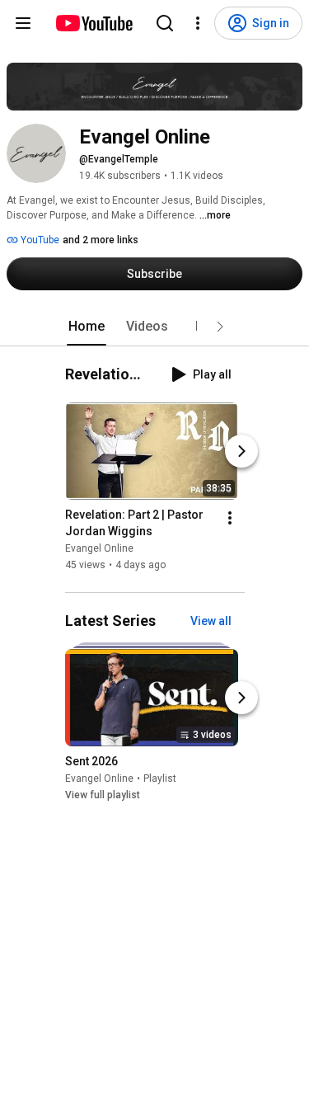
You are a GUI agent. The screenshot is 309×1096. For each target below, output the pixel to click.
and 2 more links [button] (100, 240)
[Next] (241, 451)
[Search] (165, 23)
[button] (220, 326)
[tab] (86, 326)
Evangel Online (99, 548)
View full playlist (102, 795)
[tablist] (155, 326)
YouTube (38, 240)
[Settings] (198, 23)
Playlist (159, 778)
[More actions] (229, 517)
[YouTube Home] (93, 23)
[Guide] (23, 23)
